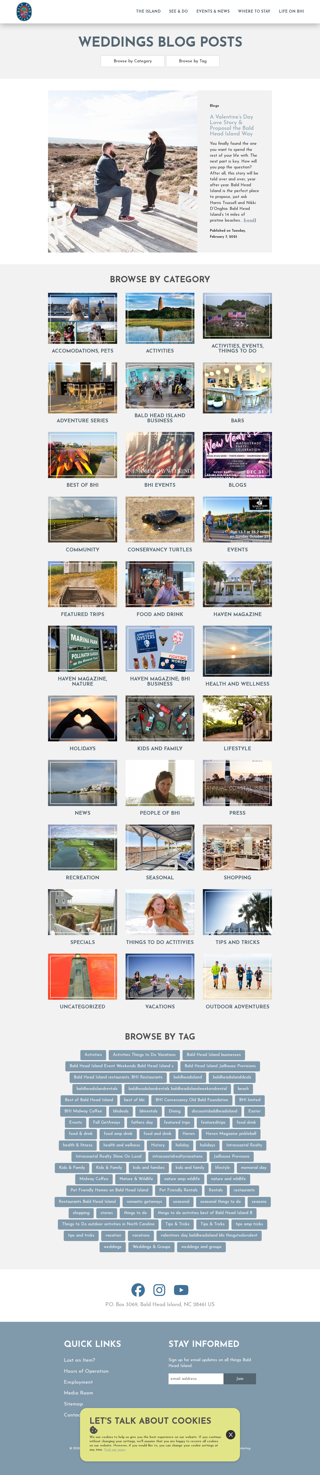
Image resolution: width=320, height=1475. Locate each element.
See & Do (178, 12)
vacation (113, 1236)
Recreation (82, 878)
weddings (113, 1247)
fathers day (142, 1123)
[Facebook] (138, 1294)
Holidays (83, 749)
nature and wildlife (228, 1179)
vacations (141, 1236)
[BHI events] (160, 455)
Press (237, 813)
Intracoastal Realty (244, 1145)
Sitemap (73, 1404)
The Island (148, 12)
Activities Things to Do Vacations (144, 1055)
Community (82, 550)
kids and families (149, 1168)
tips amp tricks (249, 1224)
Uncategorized (82, 1007)
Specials (82, 942)
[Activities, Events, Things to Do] (237, 316)
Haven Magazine (237, 614)
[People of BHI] (160, 783)
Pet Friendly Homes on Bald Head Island (109, 1190)
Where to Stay (254, 12)
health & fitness (78, 1145)
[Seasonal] (160, 848)
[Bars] (237, 387)
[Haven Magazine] (237, 584)
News (82, 813)
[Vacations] (160, 977)
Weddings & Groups (151, 1247)
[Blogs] (237, 455)
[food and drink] (160, 584)
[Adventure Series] (82, 387)
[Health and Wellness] (237, 651)
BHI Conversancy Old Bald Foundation (192, 1100)
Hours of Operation (86, 1371)
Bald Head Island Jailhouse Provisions (220, 1066)
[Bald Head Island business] (160, 385)
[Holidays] (82, 718)
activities (160, 351)
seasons (259, 1202)
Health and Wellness (237, 684)
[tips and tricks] (237, 912)
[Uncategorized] (82, 977)
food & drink (81, 1134)
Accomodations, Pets (82, 351)
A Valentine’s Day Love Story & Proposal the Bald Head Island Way (232, 125)
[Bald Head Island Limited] (24, 11)
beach (243, 1089)
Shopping (237, 878)
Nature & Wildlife (136, 1179)
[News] (82, 783)
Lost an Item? (79, 1360)
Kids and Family (159, 749)
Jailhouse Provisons (231, 1157)
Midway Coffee (93, 1179)
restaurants (244, 1190)
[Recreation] (82, 848)
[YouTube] (181, 1294)
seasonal (181, 1202)
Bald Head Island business (159, 418)
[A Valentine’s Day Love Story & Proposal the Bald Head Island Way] (122, 171)
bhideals (121, 1111)
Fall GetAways (106, 1123)
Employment (78, 1382)
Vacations (160, 1007)
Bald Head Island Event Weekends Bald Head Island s (122, 1066)
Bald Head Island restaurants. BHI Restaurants (118, 1077)
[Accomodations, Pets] (82, 318)
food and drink (160, 614)
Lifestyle (237, 749)
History (158, 1145)
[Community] (82, 520)
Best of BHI (83, 485)
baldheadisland (188, 1077)
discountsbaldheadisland (214, 1111)
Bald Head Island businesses (214, 1055)
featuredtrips (213, 1123)
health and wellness (122, 1145)
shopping (81, 1213)
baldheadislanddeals (232, 1077)
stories (106, 1213)
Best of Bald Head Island (89, 1100)
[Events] (237, 520)
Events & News (213, 12)
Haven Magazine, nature (82, 682)
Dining (175, 1111)
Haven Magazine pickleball (231, 1134)
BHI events (159, 485)
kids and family (190, 1168)
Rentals (216, 1190)
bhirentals (149, 1111)
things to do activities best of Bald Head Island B (205, 1213)
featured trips (82, 614)
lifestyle (222, 1168)
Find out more (114, 1450)
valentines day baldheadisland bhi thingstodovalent (209, 1236)
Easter (254, 1111)
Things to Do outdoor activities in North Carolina (108, 1224)
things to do (135, 1213)
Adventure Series (82, 421)
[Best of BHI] (82, 455)
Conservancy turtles (160, 550)
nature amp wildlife (182, 1179)
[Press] (237, 783)
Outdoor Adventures (237, 1007)
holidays (207, 1145)
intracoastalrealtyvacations (178, 1157)
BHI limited (249, 1100)
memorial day (253, 1168)
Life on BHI (291, 12)
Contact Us (76, 1415)
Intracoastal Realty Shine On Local (108, 1157)
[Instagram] (159, 1294)
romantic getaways (144, 1202)
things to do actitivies (160, 942)
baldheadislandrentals (97, 1089)
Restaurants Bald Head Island (87, 1202)
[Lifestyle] (237, 718)
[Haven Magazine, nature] (82, 649)
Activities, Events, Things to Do (238, 349)
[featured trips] (82, 584)
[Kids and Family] (160, 718)
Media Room (78, 1393)
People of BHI (160, 813)
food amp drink (118, 1134)
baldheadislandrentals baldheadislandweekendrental (178, 1089)
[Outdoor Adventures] (237, 977)
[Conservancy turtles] (160, 520)
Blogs (237, 485)
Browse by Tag (193, 61)
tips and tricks (238, 942)
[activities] (160, 318)
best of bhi (134, 1100)
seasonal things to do (220, 1202)
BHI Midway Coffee (83, 1111)
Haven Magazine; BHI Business (160, 682)
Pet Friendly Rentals (178, 1190)
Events (237, 550)
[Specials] (82, 912)
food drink (246, 1123)
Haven (188, 1134)
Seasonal (160, 878)
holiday (182, 1145)
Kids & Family (72, 1168)
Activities (93, 1055)
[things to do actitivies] (160, 912)
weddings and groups (201, 1247)
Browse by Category (133, 61)
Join (239, 1379)
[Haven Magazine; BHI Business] (160, 649)
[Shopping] (237, 848)
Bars (237, 421)
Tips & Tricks (177, 1224)
